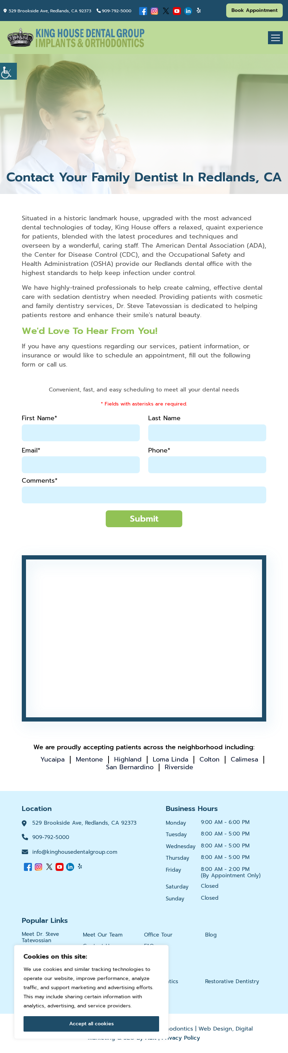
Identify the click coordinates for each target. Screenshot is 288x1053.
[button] (8, 71)
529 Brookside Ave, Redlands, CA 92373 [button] (50, 10)
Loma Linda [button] (170, 759)
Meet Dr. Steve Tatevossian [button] (40, 937)
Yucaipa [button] (52, 759)
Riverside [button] (179, 767)
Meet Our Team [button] (103, 935)
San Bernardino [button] (129, 767)
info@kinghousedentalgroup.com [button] (74, 852)
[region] (91, 992)
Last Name (164, 418)
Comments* (40, 481)
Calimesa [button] (244, 759)
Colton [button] (209, 759)
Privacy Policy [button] (181, 1038)
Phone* (159, 451)
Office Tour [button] (158, 935)
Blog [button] (211, 935)
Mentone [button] (89, 759)
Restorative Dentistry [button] (232, 981)
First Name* (39, 418)
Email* (31, 451)
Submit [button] (144, 518)
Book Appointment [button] (254, 10)
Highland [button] (128, 759)
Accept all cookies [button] (91, 1023)
